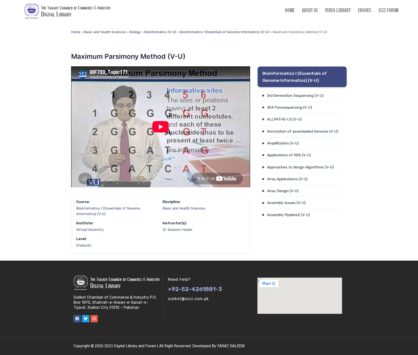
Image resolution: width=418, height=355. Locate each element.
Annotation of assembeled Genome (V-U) (302, 131)
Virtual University (90, 230)
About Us (310, 10)
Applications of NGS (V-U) (289, 155)
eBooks (364, 10)
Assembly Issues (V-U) (286, 203)
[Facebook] (77, 318)
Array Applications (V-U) (287, 179)
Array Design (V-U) (283, 191)
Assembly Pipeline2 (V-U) (288, 215)
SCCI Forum (388, 10)
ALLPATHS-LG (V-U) (284, 119)
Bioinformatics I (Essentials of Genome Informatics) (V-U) (224, 32)
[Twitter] (85, 318)
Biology (135, 32)
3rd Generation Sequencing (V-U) (295, 95)
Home (290, 10)
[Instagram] (94, 318)
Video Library (338, 10)
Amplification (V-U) (283, 143)
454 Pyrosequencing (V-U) (289, 107)
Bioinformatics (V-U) (160, 32)
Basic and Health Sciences (105, 32)
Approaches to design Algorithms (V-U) (300, 167)
